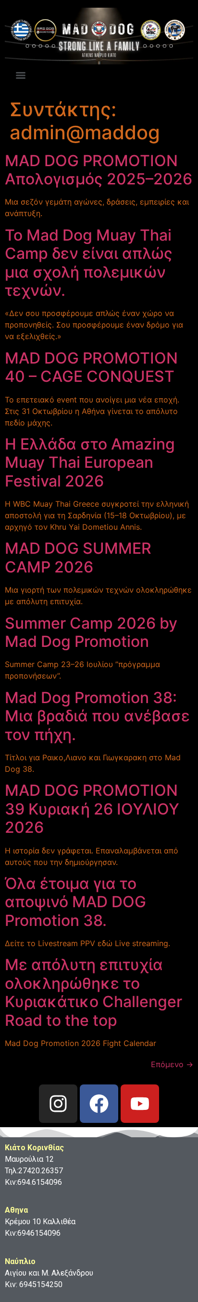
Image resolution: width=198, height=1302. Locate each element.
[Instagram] (58, 1103)
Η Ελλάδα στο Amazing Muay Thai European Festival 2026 (90, 462)
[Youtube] (140, 1103)
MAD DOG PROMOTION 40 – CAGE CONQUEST (91, 367)
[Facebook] (99, 1103)
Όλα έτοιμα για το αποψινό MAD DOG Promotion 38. (75, 902)
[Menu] (20, 75)
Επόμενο (172, 1064)
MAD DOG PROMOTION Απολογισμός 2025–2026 (98, 169)
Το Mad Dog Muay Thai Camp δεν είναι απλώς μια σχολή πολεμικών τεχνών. (89, 263)
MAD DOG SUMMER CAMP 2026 (78, 557)
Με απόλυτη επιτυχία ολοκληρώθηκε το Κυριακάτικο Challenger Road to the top (93, 992)
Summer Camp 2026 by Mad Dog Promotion (91, 632)
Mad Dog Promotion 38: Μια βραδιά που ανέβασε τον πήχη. (97, 716)
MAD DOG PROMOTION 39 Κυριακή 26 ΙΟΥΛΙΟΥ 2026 (92, 809)
